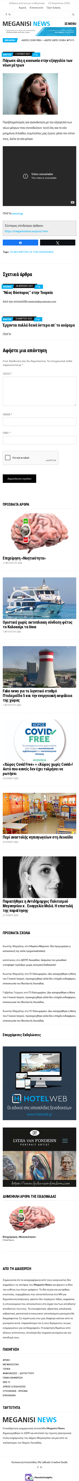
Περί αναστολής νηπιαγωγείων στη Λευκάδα (38, 837)
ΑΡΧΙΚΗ (6, 1360)
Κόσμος (7, 286)
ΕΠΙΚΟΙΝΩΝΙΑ (9, 1395)
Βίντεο (7, 54)
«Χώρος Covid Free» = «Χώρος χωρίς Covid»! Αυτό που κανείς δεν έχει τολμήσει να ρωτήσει (38, 769)
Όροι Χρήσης (53, 7)
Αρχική (22, 7)
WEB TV (6, 1382)
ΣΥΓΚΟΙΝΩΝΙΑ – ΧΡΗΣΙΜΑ (15, 1391)
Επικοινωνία (36, 7)
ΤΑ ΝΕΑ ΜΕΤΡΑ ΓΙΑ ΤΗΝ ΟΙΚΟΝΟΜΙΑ (31, 251)
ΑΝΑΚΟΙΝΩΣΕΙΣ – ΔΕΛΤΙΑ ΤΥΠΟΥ (18, 1373)
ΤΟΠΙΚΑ (6, 1368)
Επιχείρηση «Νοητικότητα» (24, 558)
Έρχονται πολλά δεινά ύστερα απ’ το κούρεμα (39, 325)
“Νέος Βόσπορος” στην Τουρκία (28, 292)
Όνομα (7, 414)
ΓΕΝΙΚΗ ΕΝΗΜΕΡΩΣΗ (13, 1377)
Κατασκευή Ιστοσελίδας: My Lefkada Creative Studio (40, 1462)
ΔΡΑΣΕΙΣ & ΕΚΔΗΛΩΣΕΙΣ (14, 1386)
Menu (71, 24)
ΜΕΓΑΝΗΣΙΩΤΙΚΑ (11, 1364)
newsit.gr (17, 213)
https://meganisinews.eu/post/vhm (26, 231)
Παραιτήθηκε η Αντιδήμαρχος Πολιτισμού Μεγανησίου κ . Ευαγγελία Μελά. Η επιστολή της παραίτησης (38, 906)
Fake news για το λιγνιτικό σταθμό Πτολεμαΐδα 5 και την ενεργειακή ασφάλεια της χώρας (37, 696)
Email (7, 432)
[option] (48, 40)
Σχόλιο (7, 373)
